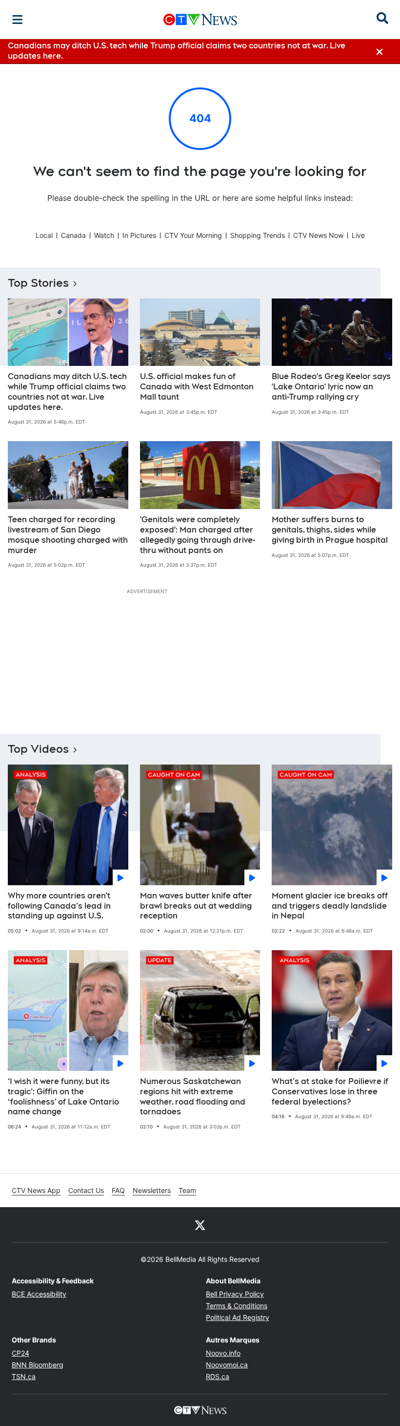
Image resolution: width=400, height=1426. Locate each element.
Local (44, 235)
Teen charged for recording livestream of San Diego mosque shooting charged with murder (68, 534)
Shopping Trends (257, 235)
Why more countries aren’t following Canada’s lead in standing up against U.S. (59, 906)
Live (358, 235)
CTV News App (36, 1190)
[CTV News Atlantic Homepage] (200, 19)
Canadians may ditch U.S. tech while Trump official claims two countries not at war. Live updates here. (67, 391)
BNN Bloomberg (37, 1365)
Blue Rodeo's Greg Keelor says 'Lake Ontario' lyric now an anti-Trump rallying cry (331, 387)
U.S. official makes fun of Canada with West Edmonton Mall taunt (197, 387)
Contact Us (86, 1190)
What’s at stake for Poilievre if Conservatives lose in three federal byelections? (330, 1092)
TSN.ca (24, 1376)
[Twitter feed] (200, 1225)
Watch (104, 235)
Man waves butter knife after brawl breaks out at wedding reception (196, 906)
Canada (73, 235)
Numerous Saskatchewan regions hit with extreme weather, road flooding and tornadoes (192, 1096)
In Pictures (139, 235)
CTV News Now (318, 235)
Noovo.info (223, 1353)
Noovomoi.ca (227, 1365)
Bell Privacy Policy (235, 1294)
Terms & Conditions (236, 1305)
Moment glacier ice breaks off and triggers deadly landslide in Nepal (330, 906)
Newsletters (152, 1190)
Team (187, 1190)
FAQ (118, 1190)
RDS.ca (217, 1376)
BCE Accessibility (39, 1294)
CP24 (20, 1353)
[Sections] (17, 19)
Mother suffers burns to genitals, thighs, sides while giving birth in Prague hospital (330, 530)
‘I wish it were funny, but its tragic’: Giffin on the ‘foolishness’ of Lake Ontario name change (63, 1096)
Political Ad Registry (237, 1317)
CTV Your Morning (193, 235)
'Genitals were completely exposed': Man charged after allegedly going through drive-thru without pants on (197, 534)
